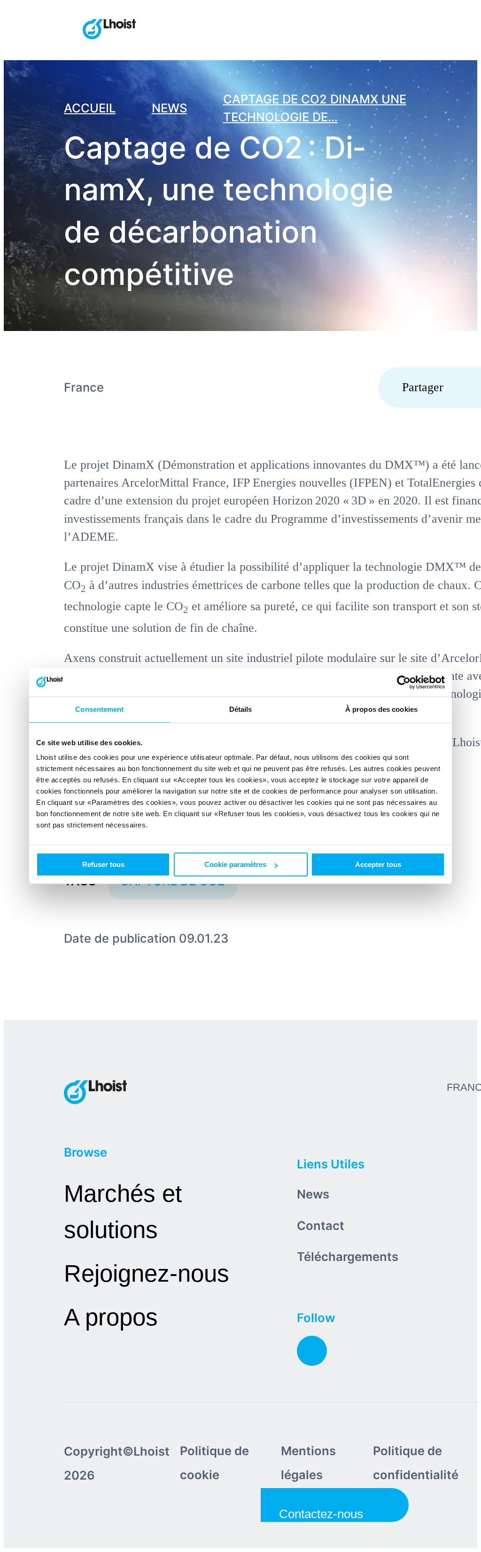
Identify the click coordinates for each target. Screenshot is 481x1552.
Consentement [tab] (99, 709)
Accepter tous (378, 864)
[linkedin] (312, 1351)
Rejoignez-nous (146, 1273)
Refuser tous (103, 864)
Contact (320, 1225)
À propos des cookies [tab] (381, 709)
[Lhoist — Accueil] (109, 30)
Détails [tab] (240, 709)
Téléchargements (347, 1256)
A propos (111, 1317)
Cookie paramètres (235, 864)
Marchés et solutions (123, 1211)
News (313, 1194)
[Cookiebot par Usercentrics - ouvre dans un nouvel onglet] (404, 682)
